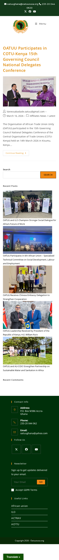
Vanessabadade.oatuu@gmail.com (26, 111)
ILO (13, 512)
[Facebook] (26, 449)
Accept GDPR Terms (26, 489)
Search (6, 169)
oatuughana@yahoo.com (34, 433)
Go (41, 482)
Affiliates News (38, 115)
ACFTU (15, 524)
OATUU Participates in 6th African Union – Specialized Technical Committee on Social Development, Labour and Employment (28, 259)
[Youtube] (36, 449)
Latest (52, 115)
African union (19, 505)
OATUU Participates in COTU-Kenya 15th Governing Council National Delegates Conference (25, 59)
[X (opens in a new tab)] (25, 11)
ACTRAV (16, 518)
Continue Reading (17, 152)
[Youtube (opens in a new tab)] (34, 11)
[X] (16, 449)
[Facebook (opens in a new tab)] (30, 11)
